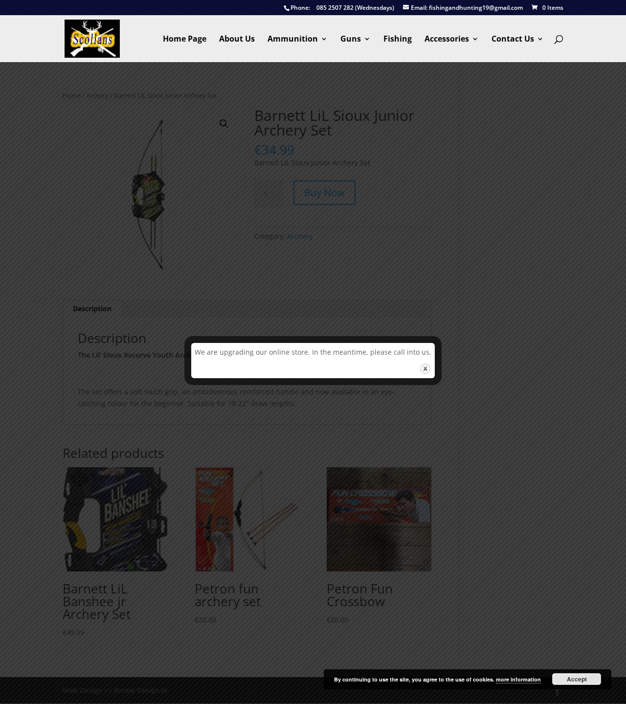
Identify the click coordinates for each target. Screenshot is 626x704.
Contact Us (513, 39)
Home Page (184, 39)
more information (518, 679)
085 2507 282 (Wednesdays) (342, 8)
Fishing (397, 39)
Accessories (447, 39)
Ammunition (293, 39)
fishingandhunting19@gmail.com (467, 8)
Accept (577, 679)
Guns (350, 39)
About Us (237, 39)
